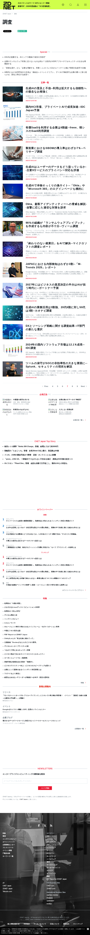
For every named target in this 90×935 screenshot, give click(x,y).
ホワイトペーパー (9, 842)
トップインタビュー (11, 619)
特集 (82, 683)
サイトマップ (78, 924)
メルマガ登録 (45, 788)
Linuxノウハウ (9, 623)
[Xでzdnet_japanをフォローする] (45, 825)
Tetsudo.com (7, 891)
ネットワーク (51, 856)
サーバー (50, 850)
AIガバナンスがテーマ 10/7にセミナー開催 (33, 3)
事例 (4, 836)
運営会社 (66, 924)
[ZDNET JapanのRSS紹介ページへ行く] (51, 825)
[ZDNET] (9, 4)
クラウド (50, 839)
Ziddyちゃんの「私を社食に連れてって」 (19, 638)
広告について (54, 924)
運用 (48, 862)
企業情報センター (9, 845)
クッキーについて (40, 924)
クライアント (51, 842)
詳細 (37, 933)
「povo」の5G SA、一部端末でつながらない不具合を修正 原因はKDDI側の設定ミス (38, 459)
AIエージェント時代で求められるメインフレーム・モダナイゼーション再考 (31, 627)
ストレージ (50, 853)
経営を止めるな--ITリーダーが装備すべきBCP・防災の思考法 (26, 677)
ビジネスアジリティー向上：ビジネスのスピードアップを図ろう (27, 665)
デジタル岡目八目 (10, 615)
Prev (46, 386)
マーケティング (52, 865)
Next (83, 386)
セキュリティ (51, 845)
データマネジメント (53, 867)
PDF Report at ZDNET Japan (15, 634)
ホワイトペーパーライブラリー (73, 590)
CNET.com (50, 886)
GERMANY (50, 901)
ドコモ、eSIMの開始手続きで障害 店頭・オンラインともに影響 (30, 455)
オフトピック (51, 873)
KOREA (49, 904)
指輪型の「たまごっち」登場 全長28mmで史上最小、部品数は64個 (31, 451)
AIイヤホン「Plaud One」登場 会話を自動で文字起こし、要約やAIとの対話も (36, 463)
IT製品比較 (6, 853)
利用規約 (27, 924)
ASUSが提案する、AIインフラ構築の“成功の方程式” (24, 57)
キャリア (50, 870)
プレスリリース (8, 847)
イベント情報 (7, 850)
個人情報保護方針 (13, 924)
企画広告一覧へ (78, 420)
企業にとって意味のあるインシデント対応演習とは (22, 669)
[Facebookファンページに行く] (39, 825)
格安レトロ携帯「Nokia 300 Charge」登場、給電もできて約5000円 (31, 446)
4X (3, 883)
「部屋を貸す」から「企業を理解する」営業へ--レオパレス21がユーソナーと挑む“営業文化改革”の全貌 (45, 68)
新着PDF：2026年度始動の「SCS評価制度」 (34, 6)
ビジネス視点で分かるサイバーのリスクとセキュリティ (24, 654)
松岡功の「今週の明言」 (13, 603)
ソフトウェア (51, 847)
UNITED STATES (52, 895)
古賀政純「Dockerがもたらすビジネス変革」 (21, 642)
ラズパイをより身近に (12, 673)
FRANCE (50, 898)
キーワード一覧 (8, 856)
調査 (15, 14)
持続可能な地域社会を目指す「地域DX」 (19, 662)
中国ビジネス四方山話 (12, 630)
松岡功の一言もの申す (12, 611)
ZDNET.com (51, 888)
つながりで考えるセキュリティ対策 (17, 650)
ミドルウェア (51, 859)
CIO (48, 836)
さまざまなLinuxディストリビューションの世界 (22, 607)
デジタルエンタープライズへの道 (16, 646)
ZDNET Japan (7, 14)
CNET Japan (23, 799)
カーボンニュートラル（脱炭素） (16, 658)
